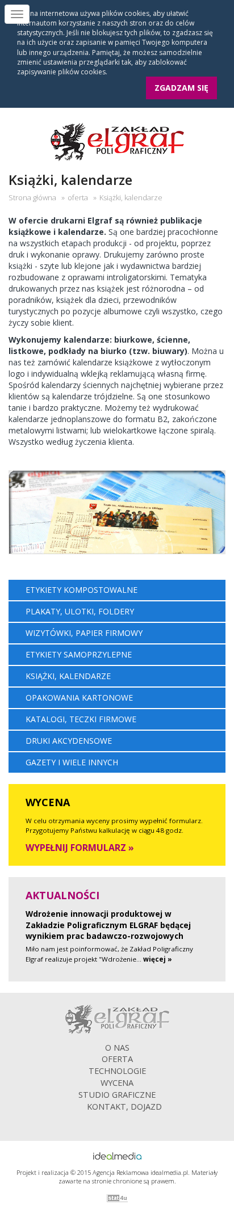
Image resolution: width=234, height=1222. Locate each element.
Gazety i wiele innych (72, 762)
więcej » (157, 959)
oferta (78, 197)
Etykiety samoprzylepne (79, 654)
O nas (117, 1047)
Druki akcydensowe (69, 740)
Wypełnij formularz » (80, 847)
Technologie (117, 1070)
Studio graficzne (117, 1094)
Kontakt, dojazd (124, 1106)
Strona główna (32, 197)
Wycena (117, 1082)
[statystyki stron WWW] (117, 1198)
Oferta (117, 1058)
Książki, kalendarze (68, 676)
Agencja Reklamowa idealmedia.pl (140, 1172)
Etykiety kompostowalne (81, 589)
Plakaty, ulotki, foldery (80, 611)
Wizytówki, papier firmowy (84, 632)
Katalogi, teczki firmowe (81, 719)
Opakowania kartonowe (79, 697)
